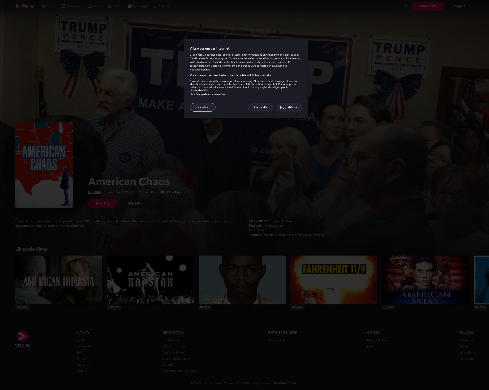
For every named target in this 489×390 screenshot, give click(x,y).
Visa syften (203, 107)
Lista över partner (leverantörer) (208, 94)
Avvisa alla (260, 107)
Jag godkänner (289, 107)
